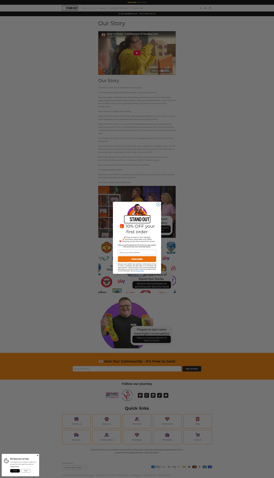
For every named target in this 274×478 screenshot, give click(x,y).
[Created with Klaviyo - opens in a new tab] (137, 275)
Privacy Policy (14, 466)
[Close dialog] (158, 204)
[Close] (37, 455)
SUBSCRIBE (137, 259)
